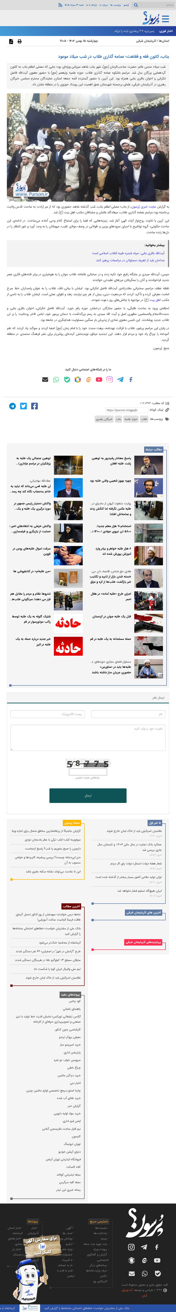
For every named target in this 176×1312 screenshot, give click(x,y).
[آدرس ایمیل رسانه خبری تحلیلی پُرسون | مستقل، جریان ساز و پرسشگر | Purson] (45, 379)
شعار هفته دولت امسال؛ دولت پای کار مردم (136, 863)
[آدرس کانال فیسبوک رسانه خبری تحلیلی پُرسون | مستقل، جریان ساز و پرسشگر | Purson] (131, 379)
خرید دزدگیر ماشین (69, 1075)
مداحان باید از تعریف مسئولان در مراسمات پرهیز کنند (130, 260)
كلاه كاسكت (73, 1167)
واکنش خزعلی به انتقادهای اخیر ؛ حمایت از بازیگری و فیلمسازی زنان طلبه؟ (30, 531)
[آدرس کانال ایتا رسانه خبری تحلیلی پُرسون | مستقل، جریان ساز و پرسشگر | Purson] (88, 379)
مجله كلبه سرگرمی (70, 1182)
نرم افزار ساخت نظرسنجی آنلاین (61, 1128)
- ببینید (104, 1238)
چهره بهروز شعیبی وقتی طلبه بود (110, 480)
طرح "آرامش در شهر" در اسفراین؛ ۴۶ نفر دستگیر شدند (48, 951)
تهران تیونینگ (72, 1144)
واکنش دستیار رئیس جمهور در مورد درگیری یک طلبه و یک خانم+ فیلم (32, 509)
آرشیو (126, 5)
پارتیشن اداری (72, 1052)
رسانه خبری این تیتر (68, 1189)
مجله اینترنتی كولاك (69, 1174)
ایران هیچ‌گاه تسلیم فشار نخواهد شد (139, 890)
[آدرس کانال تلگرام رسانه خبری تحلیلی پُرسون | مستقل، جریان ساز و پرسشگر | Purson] (120, 379)
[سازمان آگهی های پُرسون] (34, 1234)
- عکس (104, 1275)
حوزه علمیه (131, 419)
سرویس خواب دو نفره (67, 1060)
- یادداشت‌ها (101, 1233)
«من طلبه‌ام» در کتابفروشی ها (32, 571)
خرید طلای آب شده (69, 1098)
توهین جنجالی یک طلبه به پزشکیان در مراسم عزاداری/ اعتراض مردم (33, 464)
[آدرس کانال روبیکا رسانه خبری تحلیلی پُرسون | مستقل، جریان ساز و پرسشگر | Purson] (77, 379)
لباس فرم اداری (72, 1121)
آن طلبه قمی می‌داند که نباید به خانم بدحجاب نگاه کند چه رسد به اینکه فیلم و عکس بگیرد (31, 491)
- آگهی (70, 1228)
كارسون (76, 1136)
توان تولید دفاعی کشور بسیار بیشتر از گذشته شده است (128, 877)
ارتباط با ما (91, 5)
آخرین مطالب (71, 906)
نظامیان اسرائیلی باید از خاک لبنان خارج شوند (134, 831)
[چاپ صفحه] (19, 41)
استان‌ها (164, 41)
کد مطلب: (157, 403)
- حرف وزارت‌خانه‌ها (97, 1270)
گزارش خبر (74, 1106)
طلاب (144, 419)
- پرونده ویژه (101, 1249)
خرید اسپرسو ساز (70, 1044)
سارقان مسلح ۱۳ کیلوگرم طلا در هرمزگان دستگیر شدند (48, 960)
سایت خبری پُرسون (143, 206)
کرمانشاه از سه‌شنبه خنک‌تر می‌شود (60, 942)
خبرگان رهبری (104, 419)
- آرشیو (70, 1244)
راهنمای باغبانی (72, 1009)
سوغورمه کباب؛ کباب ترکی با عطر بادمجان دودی (53, 839)
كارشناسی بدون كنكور (68, 1029)
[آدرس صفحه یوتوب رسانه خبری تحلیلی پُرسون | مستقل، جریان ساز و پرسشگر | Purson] (99, 379)
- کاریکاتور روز (101, 1281)
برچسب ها (115, 5)
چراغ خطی (74, 1067)
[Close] (66, 1234)
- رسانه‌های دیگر (99, 1265)
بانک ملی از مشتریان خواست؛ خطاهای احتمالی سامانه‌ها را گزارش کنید (100, 1308)
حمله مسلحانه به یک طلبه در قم (110, 639)
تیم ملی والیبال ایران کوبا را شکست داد (57, 969)
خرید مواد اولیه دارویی (67, 1113)
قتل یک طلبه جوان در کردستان (111, 616)
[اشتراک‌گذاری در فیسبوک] (34, 406)
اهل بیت (155, 299)
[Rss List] (59, 5)
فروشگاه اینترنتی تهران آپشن (63, 1159)
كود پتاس (75, 1001)
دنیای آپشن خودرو (69, 1151)
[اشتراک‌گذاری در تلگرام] (12, 406)
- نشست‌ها (102, 1228)
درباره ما (103, 5)
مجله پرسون (72, 823)
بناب (118, 419)
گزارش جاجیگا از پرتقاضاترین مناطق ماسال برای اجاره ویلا (46, 831)
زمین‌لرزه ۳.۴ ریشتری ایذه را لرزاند (134, 31)
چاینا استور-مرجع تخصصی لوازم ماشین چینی (53, 1090)
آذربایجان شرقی (146, 41)
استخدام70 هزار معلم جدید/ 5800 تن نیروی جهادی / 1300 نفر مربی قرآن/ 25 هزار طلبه (110, 531)
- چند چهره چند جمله (96, 1244)
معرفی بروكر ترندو (70, 1037)
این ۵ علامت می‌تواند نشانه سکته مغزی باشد (53, 871)
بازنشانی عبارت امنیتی (87, 778)
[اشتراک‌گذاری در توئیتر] (23, 406)
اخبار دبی (75, 1083)
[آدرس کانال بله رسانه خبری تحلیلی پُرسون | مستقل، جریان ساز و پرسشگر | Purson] (67, 379)
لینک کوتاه (157, 410)
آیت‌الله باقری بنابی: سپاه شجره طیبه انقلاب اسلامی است (128, 253)
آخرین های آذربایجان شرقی (143, 912)
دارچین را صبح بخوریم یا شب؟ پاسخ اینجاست (53, 848)
